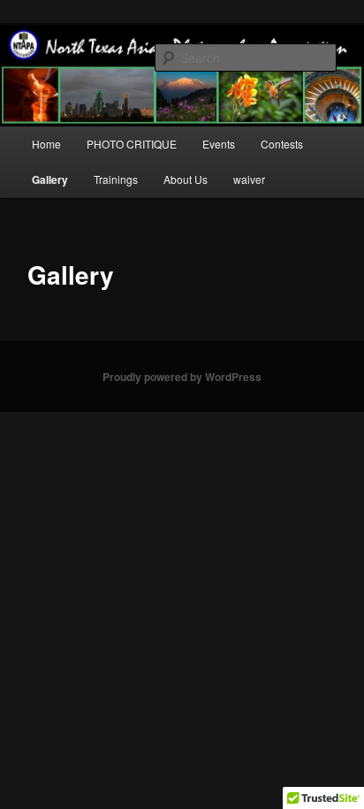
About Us (185, 179)
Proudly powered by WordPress (182, 377)
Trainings (116, 179)
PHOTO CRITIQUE (132, 143)
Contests (282, 143)
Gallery (50, 179)
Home (46, 143)
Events (218, 143)
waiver (249, 179)
